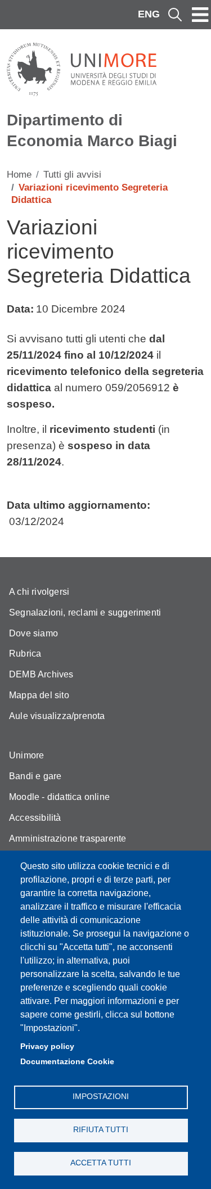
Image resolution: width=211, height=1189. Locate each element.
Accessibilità (35, 817)
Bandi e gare (35, 776)
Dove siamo (33, 633)
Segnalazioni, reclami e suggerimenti (85, 612)
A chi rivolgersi (39, 591)
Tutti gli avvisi (72, 174)
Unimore (26, 755)
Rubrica (25, 653)
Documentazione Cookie (67, 1061)
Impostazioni (101, 1096)
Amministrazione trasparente (67, 838)
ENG (149, 14)
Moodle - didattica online (59, 797)
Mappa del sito (39, 695)
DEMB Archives (41, 674)
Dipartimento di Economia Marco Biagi (92, 130)
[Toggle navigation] (200, 14)
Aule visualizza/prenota (57, 716)
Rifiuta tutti (100, 1129)
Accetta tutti (100, 1163)
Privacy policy (47, 1046)
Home (19, 174)
